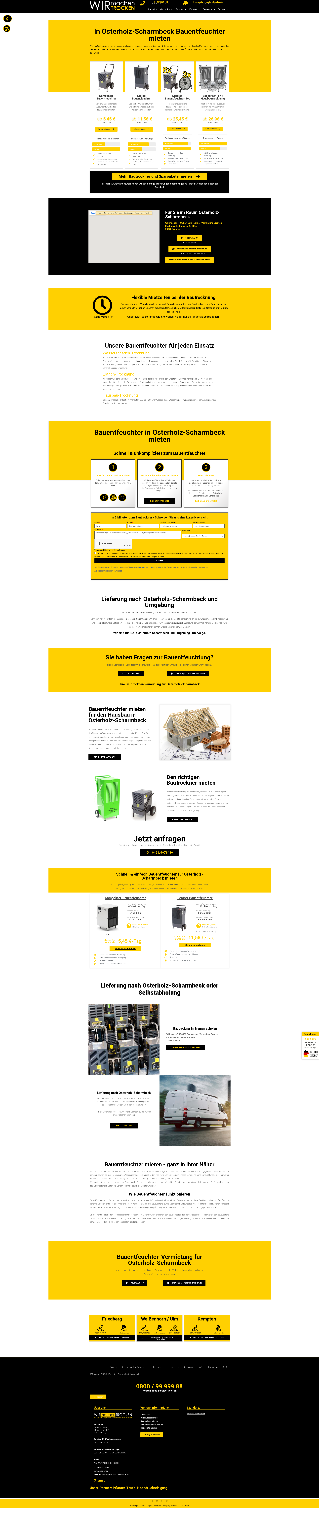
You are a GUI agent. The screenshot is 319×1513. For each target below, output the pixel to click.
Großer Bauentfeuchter (195, 898)
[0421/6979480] (142, 2)
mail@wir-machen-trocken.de (106, 1463)
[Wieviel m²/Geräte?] (128, 925)
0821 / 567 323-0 (101, 1442)
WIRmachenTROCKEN (100, 1374)
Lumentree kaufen (101, 1467)
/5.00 (310, 1045)
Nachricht (98, 530)
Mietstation (186, 531)
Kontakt (193, 9)
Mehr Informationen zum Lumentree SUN (111, 1474)
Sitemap (113, 1367)
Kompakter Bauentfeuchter (106, 97)
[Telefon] (101, 1327)
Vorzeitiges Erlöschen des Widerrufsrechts (109, 550)
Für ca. (135, 912)
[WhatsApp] (175, 1327)
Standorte (207, 9)
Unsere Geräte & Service (133, 1367)
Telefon (100, 1330)
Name (96, 523)
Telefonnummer (198, 523)
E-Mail (129, 523)
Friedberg (112, 1319)
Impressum (174, 1367)
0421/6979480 (161, 2)
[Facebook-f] (152, 1501)
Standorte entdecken (196, 1413)
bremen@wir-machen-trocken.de (208, 2)
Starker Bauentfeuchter (142, 97)
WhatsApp (175, 1330)
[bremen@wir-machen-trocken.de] (185, 2)
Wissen (221, 9)
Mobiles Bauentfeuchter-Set (177, 97)
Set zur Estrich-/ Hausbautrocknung (213, 97)
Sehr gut (310, 1042)
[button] (96, 918)
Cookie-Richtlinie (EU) (217, 1367)
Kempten (207, 1319)
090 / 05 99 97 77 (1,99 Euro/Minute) (110, 1453)
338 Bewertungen (310, 1048)
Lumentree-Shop (101, 1471)
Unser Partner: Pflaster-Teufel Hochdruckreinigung (128, 1488)
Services (179, 9)
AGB (201, 1367)
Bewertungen (310, 1034)
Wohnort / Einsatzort (167, 523)
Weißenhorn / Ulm (159, 1319)
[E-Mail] (124, 1327)
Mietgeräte (165, 9)
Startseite (152, 9)
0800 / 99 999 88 (159, 1386)
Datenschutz (189, 1367)
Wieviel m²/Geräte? (140, 925)
